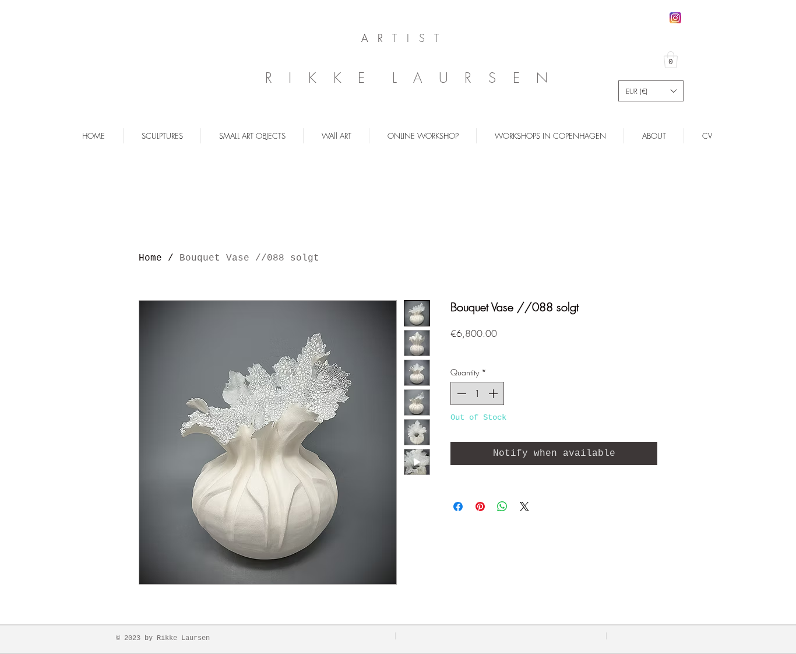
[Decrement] (460, 393)
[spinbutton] (477, 393)
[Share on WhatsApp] (502, 507)
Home (150, 258)
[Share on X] (524, 507)
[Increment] (494, 393)
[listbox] (651, 90)
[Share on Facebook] (458, 507)
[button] (671, 59)
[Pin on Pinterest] (480, 507)
